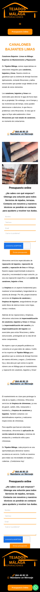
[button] (20, 23)
